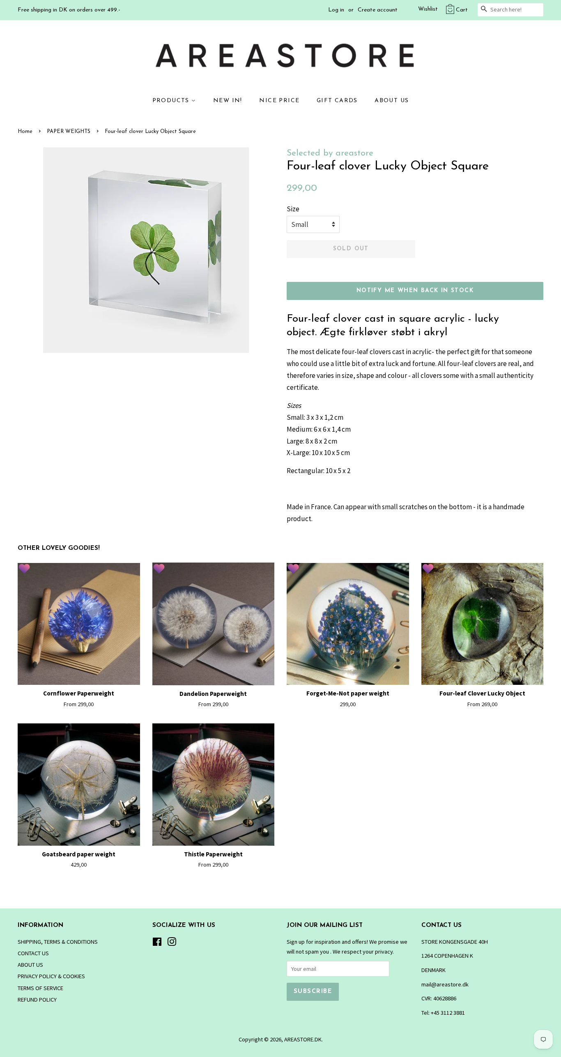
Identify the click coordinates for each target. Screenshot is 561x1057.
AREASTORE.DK (303, 1039)
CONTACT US (33, 953)
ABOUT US (392, 101)
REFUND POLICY (37, 999)
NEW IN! (227, 101)
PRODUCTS (172, 101)
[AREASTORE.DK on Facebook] (157, 943)
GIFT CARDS (337, 101)
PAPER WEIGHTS (68, 131)
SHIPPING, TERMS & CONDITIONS (58, 941)
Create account (378, 10)
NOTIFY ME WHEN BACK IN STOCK (415, 291)
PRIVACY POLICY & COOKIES (51, 976)
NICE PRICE (279, 101)
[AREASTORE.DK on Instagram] (171, 943)
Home (25, 131)
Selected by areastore (330, 153)
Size (293, 208)
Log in (336, 10)
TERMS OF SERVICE (40, 988)
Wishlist (428, 9)
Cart (462, 10)
